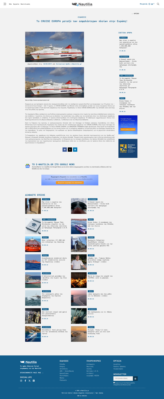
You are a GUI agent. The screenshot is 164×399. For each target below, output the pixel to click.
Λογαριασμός (118, 369)
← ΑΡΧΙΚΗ (135, 13)
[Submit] (135, 378)
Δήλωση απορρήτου (78, 393)
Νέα (10, 4)
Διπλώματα (90, 364)
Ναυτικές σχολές (90, 367)
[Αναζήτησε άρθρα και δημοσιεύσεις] (158, 4)
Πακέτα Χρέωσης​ (119, 366)
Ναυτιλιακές (25, 4)
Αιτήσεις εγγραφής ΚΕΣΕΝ (93, 374)
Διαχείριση (89, 393)
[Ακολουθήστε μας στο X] (29, 381)
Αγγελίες (116, 364)
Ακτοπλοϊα (64, 369)
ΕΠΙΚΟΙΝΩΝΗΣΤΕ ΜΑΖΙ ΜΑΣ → (31, 373)
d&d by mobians (82, 396)
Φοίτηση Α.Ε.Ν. (93, 371)
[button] (65, 149)
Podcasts (63, 380)
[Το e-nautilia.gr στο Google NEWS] (27, 166)
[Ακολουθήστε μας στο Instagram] (21, 381)
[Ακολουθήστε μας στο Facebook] (25, 381)
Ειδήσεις (82, 17)
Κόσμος (62, 366)
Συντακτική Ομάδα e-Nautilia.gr (69, 64)
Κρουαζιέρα (64, 373)
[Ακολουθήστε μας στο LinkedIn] (34, 381)
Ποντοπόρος (64, 376)
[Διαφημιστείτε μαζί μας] (69, 180)
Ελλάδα (62, 364)
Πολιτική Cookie (66, 393)
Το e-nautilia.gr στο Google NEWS (53, 164)
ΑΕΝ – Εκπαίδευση (67, 371)
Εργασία (16, 4)
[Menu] (5, 4)
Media (62, 378)
